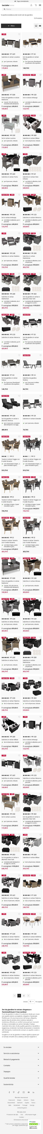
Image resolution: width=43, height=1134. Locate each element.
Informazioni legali (30, 1114)
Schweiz (26, 1100)
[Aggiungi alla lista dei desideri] (19, 34)
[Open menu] (40, 5)
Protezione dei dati (12, 1114)
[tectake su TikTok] (19, 1092)
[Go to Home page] (8, 5)
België (19, 1100)
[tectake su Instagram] (24, 1092)
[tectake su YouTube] (29, 1092)
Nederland (17, 1105)
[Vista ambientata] (40, 26)
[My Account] (31, 5)
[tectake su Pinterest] (13, 1092)
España (27, 1103)
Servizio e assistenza (11, 1053)
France (33, 1103)
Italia (10, 1105)
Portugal (24, 1105)
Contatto (7, 1065)
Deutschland (11, 1103)
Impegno (7, 1071)
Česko (32, 1100)
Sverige (32, 1105)
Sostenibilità (8, 1084)
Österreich (11, 1100)
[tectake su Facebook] (9, 1092)
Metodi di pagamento (12, 1059)
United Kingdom (22, 1108)
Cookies (21, 1117)
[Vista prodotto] (36, 26)
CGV (21, 1114)
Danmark (19, 1103)
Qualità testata (9, 1078)
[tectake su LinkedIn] (33, 1092)
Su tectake (7, 1047)
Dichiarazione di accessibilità (22, 1120)
